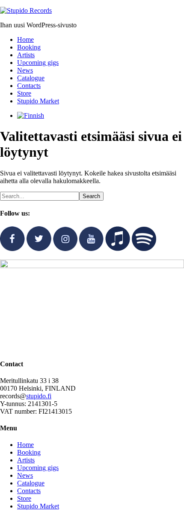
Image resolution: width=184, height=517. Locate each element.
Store (24, 498)
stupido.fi (38, 396)
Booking (29, 452)
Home (25, 444)
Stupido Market (38, 506)
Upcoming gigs (38, 467)
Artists (26, 460)
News (25, 475)
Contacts (29, 490)
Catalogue (31, 483)
